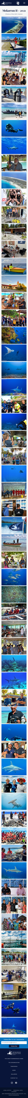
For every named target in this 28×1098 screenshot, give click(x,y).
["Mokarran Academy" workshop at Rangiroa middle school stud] (14, 974)
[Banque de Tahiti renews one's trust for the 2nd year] (14, 887)
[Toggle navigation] (24, 2)
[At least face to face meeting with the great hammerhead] (14, 370)
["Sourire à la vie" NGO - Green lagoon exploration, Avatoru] (14, 956)
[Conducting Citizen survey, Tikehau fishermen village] (14, 266)
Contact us (14, 1078)
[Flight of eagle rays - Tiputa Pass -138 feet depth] (14, 577)
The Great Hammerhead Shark (14, 1058)
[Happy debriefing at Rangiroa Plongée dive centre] (14, 301)
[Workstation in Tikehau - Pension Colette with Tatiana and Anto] (14, 249)
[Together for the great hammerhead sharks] (14, 59)
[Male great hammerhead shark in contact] (14, 767)
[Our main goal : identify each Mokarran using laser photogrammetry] (14, 421)
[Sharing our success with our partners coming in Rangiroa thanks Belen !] (14, 439)
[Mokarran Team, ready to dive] (14, 318)
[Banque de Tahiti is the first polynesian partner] (14, 905)
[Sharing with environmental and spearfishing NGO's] (14, 853)
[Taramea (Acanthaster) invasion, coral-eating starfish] (14, 594)
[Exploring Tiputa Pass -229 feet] (14, 335)
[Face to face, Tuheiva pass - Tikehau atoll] (14, 663)
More (14, 1070)
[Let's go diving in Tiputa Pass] (14, 111)
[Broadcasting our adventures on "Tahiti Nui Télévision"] (14, 404)
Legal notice (7, 1090)
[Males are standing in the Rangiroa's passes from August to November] (14, 870)
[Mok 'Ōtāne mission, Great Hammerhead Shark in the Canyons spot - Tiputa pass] (14, 801)
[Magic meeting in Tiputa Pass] (14, 352)
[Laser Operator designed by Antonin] (14, 128)
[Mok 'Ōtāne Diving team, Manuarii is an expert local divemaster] (14, 749)
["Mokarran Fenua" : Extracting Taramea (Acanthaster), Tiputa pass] (14, 611)
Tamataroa (14, 1066)
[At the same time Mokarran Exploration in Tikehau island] (14, 180)
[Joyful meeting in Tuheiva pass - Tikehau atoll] (14, 680)
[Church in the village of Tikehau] (14, 283)
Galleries (14, 1074)
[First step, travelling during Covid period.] (14, 42)
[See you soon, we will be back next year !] (14, 1025)
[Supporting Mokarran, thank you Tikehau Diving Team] (14, 197)
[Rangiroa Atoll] (14, 25)
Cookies (14, 1091)
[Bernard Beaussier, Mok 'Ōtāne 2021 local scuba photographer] (14, 715)
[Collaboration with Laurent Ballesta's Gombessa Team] (14, 508)
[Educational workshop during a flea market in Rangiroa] (14, 646)
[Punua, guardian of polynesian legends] (14, 163)
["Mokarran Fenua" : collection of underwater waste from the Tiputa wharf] (14, 818)
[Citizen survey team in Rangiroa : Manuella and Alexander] (14, 542)
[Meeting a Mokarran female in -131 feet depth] (14, 145)
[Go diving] (14, 525)
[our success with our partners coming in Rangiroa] (14, 456)
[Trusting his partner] (14, 473)
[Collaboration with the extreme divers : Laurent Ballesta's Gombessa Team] (14, 490)
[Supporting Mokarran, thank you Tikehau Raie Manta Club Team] (14, 214)
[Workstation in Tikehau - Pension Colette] (14, 232)
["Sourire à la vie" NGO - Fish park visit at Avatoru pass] (14, 939)
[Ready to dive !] (14, 93)
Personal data (18, 1090)
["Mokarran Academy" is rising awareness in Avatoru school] (14, 629)
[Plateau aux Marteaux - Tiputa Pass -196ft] (14, 387)
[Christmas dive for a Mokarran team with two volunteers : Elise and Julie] (14, 1008)
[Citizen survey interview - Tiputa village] (14, 559)
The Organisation (14, 1062)
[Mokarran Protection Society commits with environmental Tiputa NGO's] (14, 836)
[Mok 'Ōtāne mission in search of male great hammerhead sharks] (14, 732)
